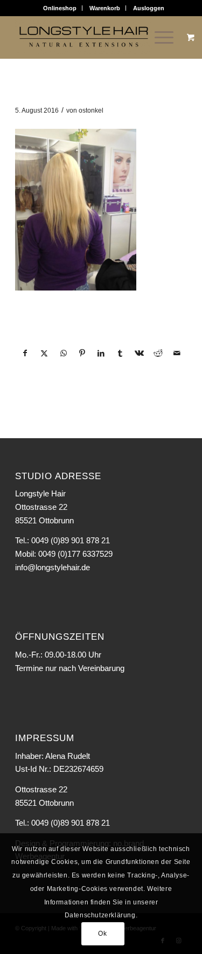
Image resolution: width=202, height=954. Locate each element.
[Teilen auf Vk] (139, 353)
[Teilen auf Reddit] (158, 353)
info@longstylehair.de (52, 567)
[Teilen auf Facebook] (25, 353)
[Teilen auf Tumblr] (120, 353)
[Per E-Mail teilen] (177, 353)
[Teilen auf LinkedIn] (101, 353)
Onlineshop (59, 8)
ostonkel (91, 110)
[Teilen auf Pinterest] (82, 353)
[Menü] (158, 37)
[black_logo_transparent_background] (83, 37)
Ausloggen (148, 8)
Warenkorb (104, 8)
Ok (102, 933)
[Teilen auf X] (44, 353)
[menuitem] (60, 8)
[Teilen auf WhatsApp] (63, 353)
